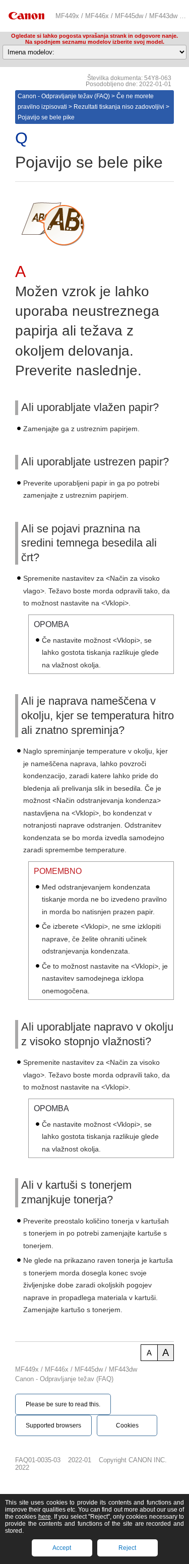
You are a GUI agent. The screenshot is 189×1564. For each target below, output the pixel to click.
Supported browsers (53, 1425)
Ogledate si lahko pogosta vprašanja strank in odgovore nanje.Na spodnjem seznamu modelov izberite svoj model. (94, 39)
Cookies (127, 1425)
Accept (61, 1547)
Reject (127, 1547)
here (44, 1516)
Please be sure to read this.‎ (63, 1404)
